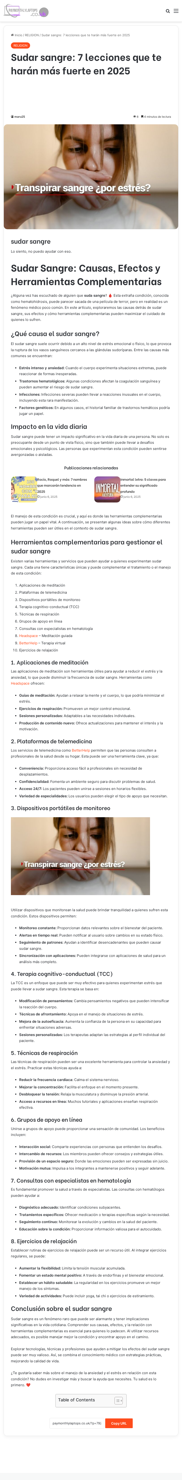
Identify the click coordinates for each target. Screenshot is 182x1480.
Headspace (28, 635)
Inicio (18, 35)
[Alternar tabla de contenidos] (116, 1401)
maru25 (19, 116)
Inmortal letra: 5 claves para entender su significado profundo (143, 485)
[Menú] (176, 12)
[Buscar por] (167, 12)
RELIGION (32, 35)
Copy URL (119, 1423)
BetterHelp (28, 643)
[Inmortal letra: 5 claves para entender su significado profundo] (107, 489)
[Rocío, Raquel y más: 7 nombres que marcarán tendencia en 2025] (24, 489)
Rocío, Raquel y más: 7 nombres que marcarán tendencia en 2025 (62, 485)
